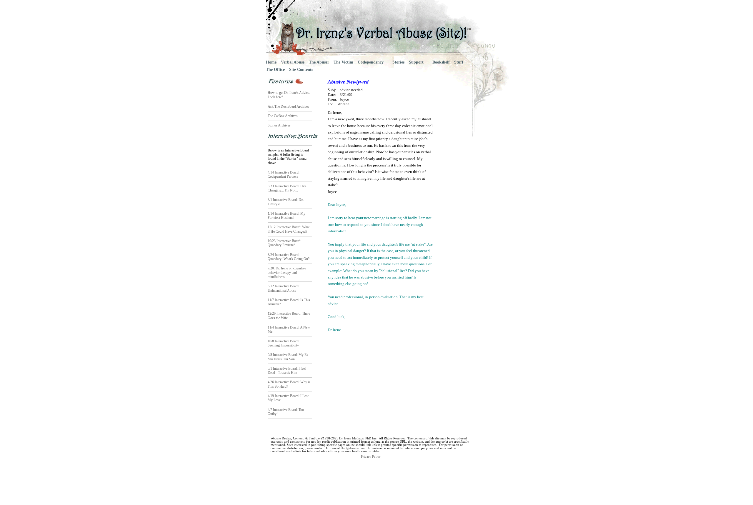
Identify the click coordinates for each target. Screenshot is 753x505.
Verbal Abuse (292, 62)
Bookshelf (441, 62)
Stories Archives (279, 125)
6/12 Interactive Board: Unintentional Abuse (283, 288)
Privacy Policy (371, 456)
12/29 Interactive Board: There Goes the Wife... (289, 315)
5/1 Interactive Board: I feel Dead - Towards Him (287, 370)
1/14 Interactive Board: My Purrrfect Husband (286, 215)
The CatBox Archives (283, 116)
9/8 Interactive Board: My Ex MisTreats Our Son (288, 357)
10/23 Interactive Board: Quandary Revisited (284, 243)
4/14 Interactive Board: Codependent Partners (283, 174)
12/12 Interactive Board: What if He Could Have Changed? (288, 229)
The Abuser (319, 62)
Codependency (371, 62)
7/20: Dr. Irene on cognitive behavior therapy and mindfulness (287, 272)
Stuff (458, 62)
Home (271, 62)
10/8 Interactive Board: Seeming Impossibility (283, 343)
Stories (398, 62)
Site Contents (301, 69)
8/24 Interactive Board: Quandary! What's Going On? (288, 257)
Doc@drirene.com (353, 448)
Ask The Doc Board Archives (288, 106)
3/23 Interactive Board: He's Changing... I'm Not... (287, 188)
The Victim (343, 62)
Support (416, 62)
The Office (275, 69)
